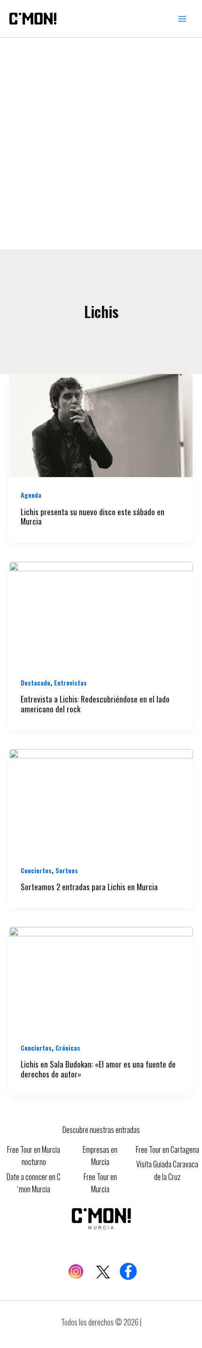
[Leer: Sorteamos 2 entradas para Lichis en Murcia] (101, 799)
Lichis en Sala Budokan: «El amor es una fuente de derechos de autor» (98, 1069)
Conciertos (36, 870)
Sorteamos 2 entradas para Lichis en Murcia (89, 887)
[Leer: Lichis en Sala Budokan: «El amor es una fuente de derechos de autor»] (101, 977)
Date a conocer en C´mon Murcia (34, 1183)
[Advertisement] (101, 143)
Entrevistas (70, 682)
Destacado (35, 682)
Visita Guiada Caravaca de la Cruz (167, 1170)
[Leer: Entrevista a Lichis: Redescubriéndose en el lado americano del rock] (101, 612)
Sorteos (66, 870)
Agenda (31, 495)
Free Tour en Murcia (100, 1183)
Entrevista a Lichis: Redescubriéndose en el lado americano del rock (95, 704)
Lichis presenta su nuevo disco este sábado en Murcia (92, 516)
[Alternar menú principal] (182, 18)
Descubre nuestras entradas (101, 1129)
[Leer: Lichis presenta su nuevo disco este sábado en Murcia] (101, 424)
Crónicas (67, 1048)
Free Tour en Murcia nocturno (33, 1155)
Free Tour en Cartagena (167, 1149)
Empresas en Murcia (100, 1155)
